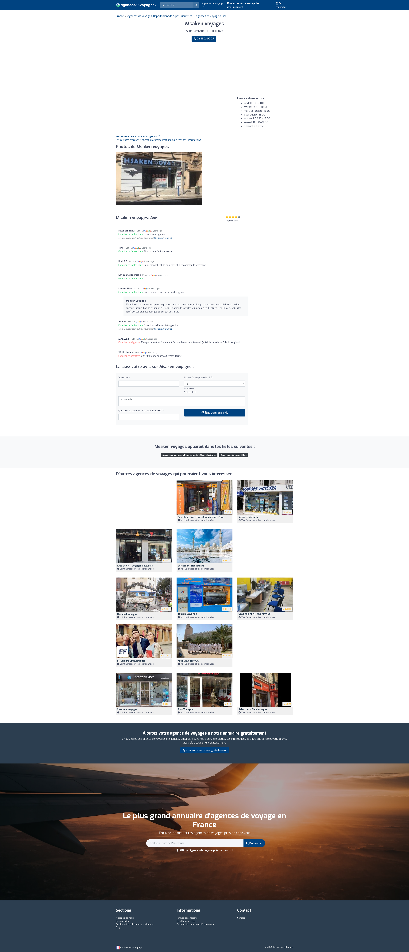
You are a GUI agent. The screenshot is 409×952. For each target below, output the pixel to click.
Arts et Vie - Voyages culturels (135, 565)
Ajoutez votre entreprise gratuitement (243, 5)
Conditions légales (186, 921)
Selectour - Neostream (191, 565)
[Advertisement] (250, 69)
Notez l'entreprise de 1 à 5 (198, 377)
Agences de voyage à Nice (211, 16)
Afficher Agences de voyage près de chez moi (206, 850)
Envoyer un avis (216, 412)
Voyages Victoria (248, 517)
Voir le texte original (163, 238)
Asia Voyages (185, 709)
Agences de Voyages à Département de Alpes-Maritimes (189, 455)
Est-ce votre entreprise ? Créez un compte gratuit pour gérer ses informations (158, 140)
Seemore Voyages (127, 709)
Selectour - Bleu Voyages (253, 709)
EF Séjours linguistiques (131, 660)
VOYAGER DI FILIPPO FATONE (254, 614)
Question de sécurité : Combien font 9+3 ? (141, 410)
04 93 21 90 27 (205, 38)
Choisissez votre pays (131, 947)
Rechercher (255, 843)
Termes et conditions (187, 918)
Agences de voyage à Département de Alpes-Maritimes (159, 16)
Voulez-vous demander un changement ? (138, 136)
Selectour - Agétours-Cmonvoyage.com (201, 517)
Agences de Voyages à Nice (234, 455)
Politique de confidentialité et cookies (195, 924)
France (120, 16)
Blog (118, 927)
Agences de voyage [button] (212, 3)
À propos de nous (125, 918)
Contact (241, 918)
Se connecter (281, 5)
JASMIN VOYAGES (187, 614)
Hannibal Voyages (127, 614)
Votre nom (124, 377)
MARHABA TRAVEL (188, 660)
